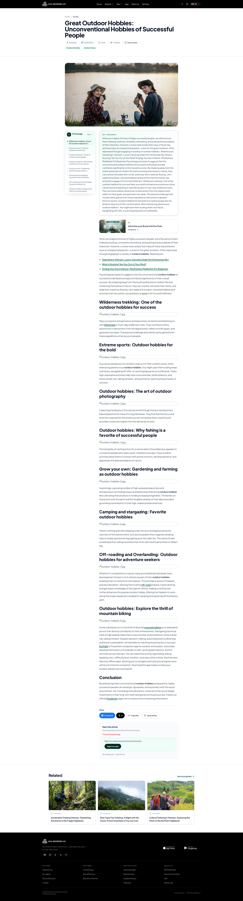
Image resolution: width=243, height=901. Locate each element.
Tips (118, 4)
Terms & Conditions (193, 893)
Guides (76, 16)
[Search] (182, 4)
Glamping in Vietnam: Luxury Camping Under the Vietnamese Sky (135, 259)
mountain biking (152, 627)
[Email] (66, 855)
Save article (132, 42)
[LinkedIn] (60, 855)
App (127, 4)
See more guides (184, 776)
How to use (168, 883)
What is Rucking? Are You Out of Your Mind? (124, 264)
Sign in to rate (113, 746)
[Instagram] (50, 855)
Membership (129, 874)
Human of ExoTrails (172, 874)
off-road (145, 584)
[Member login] (187, 4)
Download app (130, 870)
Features (127, 883)
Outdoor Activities (73, 48)
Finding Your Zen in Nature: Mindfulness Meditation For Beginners (135, 268)
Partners (145, 4)
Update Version (130, 878)
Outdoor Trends (89, 48)
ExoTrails (103, 646)
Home (99, 4)
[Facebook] (45, 855)
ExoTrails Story (170, 870)
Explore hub (47, 870)
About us (135, 4)
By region (46, 874)
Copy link (135, 715)
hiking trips (109, 324)
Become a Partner (90, 878)
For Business (88, 870)
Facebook (112, 698)
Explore (108, 4)
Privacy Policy (180, 893)
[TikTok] (55, 855)
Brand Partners (89, 874)
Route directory (49, 878)
